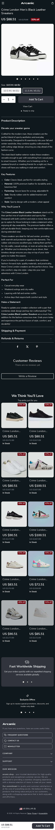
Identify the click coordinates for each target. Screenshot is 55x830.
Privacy (34, 813)
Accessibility (43, 813)
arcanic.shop (8, 774)
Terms (29, 813)
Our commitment (10, 786)
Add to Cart (43, 826)
